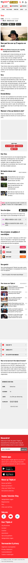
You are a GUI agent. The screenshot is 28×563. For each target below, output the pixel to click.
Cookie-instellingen (7, 555)
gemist (21, 9)
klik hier (6, 367)
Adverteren (4, 533)
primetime (16, 9)
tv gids (3, 9)
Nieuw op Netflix (6, 483)
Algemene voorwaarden (8, 547)
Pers (2, 504)
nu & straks (9, 9)
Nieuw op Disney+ (6, 486)
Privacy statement (6, 549)
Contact (3, 528)
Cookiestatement (6, 552)
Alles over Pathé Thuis (8, 488)
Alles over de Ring (6, 507)
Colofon (3, 531)
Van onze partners (6, 536)
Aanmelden (23, 449)
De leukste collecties (7, 491)
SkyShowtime (5, 526)
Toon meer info (14, 406)
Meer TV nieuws (22, 172)
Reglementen (5, 502)
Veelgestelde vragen (7, 499)
